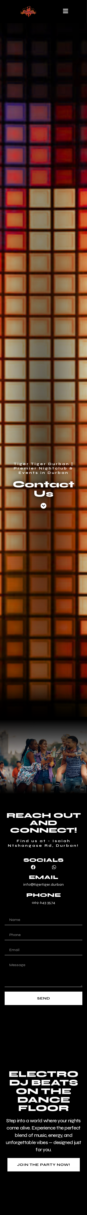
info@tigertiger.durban (43, 884)
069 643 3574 (43, 902)
